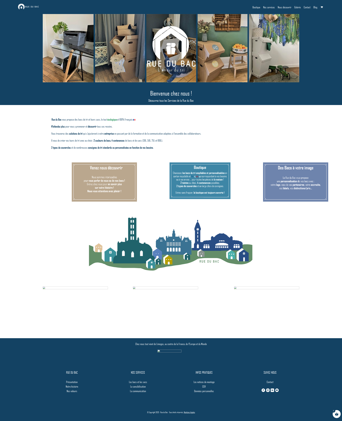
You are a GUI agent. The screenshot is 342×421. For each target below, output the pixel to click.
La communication (138, 391)
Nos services (269, 7)
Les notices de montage (204, 382)
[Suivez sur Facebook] (263, 390)
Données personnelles (204, 391)
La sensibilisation (138, 386)
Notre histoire (72, 386)
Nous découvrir (284, 7)
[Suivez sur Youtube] (277, 390)
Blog (315, 7)
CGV (204, 386)
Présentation (72, 382)
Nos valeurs (72, 391)
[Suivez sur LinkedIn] (272, 390)
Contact (307, 7)
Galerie (297, 7)
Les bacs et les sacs (138, 382)
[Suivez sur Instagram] (268, 390)
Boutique (256, 7)
